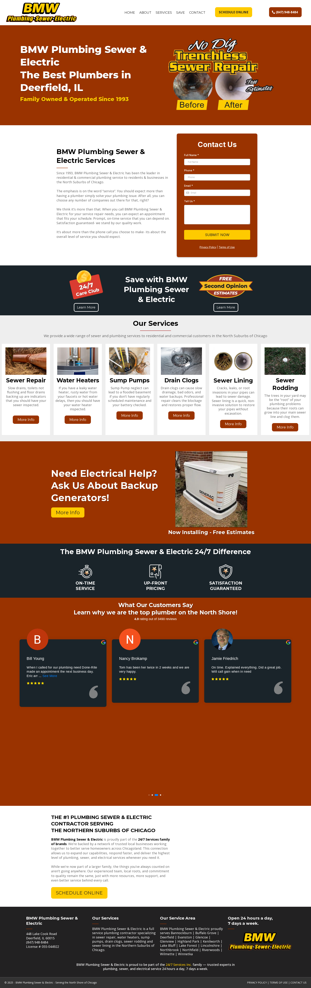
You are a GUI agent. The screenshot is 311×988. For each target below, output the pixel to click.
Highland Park (188, 941)
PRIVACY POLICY (257, 982)
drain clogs (113, 941)
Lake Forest (188, 945)
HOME (130, 13)
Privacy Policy (208, 247)
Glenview (167, 941)
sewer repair (106, 937)
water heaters (128, 937)
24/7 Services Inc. (179, 964)
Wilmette (167, 954)
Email (188, 185)
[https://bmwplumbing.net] (41, 12)
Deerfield (167, 937)
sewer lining (101, 945)
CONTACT (197, 13)
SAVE (180, 13)
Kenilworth (211, 941)
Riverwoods (211, 950)
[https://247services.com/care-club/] (86, 285)
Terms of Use (227, 247)
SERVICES (164, 13)
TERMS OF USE (279, 982)
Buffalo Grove (205, 933)
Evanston (185, 937)
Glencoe (201, 937)
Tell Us (189, 201)
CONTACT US (298, 982)
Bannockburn (181, 933)
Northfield (190, 950)
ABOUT (145, 13)
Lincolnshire (210, 945)
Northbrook (169, 950)
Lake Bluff (167, 945)
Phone (189, 170)
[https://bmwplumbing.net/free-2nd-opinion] (226, 286)
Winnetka (185, 954)
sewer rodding (135, 941)
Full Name (191, 155)
